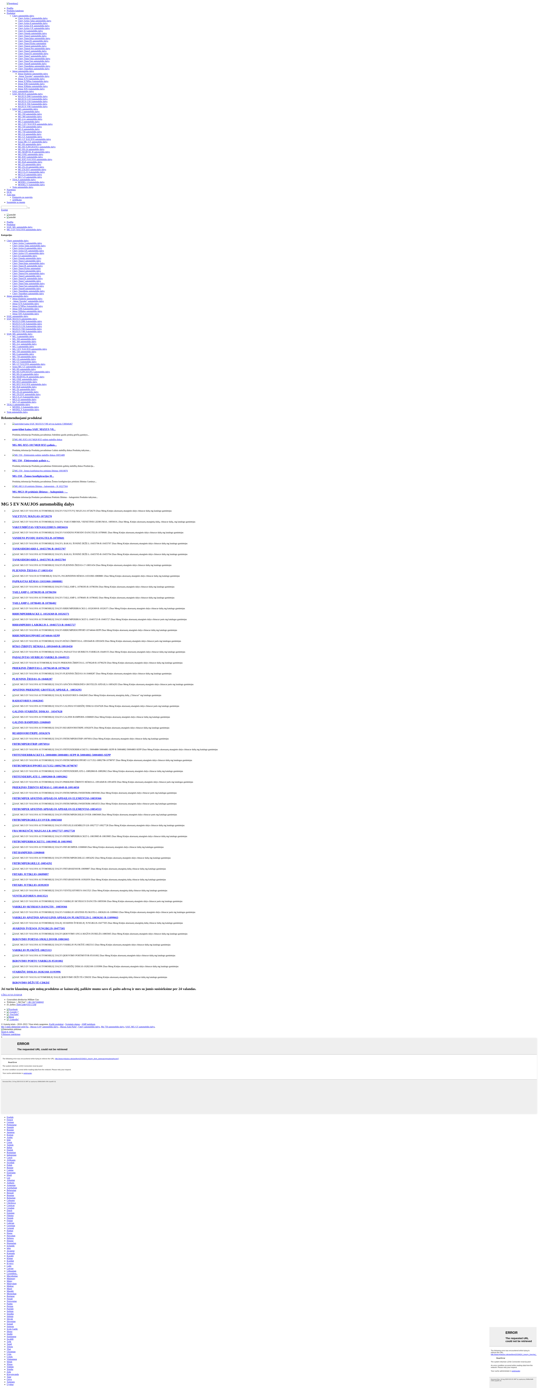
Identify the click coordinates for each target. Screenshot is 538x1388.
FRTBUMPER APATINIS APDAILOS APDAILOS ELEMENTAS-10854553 (56, 809)
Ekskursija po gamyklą (22, 197)
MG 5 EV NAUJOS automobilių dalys (35, 124)
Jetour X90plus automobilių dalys (33, 86)
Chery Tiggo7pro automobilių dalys (33, 61)
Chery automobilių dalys (23, 16)
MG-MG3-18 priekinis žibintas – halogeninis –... (40, 491)
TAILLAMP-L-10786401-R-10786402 (34, 603)
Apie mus (11, 195)
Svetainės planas (72, 1024)
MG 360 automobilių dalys (30, 116)
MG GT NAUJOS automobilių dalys (34, 139)
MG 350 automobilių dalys (30, 114)
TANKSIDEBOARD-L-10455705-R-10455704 (39, 559)
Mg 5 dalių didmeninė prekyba (14, 1027)
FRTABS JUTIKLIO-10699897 (30, 874)
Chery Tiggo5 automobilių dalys (32, 51)
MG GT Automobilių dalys (30, 137)
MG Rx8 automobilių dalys (30, 162)
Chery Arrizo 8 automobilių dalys (32, 23)
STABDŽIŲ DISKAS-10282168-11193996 (36, 971)
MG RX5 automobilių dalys (30, 157)
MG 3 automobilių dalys (29, 111)
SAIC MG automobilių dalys (25, 109)
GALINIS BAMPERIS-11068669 (31, 722)
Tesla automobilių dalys (22, 187)
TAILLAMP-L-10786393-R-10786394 (34, 592)
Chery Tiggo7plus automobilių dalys (34, 58)
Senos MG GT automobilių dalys (32, 142)
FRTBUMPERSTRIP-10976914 (30, 744)
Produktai (11, 13)
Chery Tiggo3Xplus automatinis (32, 43)
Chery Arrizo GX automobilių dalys (34, 28)
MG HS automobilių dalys (29, 144)
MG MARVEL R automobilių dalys (34, 152)
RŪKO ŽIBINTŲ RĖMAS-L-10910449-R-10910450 (42, 646)
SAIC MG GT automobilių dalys (140, 1027)
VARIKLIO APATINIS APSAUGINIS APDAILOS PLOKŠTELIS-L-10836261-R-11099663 (65, 917)
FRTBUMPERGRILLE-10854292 (32, 863)
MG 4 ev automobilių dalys (30, 119)
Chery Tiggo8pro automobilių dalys (33, 69)
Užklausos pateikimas (10, 1034)
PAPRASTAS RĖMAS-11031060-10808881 (37, 581)
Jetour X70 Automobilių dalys (31, 79)
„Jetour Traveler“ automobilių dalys (33, 76)
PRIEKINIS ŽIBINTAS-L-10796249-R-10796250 (40, 668)
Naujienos (11, 190)
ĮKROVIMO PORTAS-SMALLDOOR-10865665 (40, 939)
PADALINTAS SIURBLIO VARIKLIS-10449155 (40, 657)
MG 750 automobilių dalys (30, 132)
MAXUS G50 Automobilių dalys (32, 101)
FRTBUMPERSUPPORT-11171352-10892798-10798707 (45, 765)
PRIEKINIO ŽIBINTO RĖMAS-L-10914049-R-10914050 (45, 787)
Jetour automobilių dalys (23, 71)
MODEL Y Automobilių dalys (31, 184)
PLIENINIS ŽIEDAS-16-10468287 (32, 679)
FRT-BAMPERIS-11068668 (28, 852)
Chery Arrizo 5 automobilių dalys (32, 18)
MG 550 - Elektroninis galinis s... (31, 460)
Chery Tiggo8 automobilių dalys (32, 63)
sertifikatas (17, 200)
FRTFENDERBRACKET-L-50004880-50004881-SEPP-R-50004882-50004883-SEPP (61, 754)
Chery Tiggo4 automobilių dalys (32, 46)
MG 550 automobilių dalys (30, 126)
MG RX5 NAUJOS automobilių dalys (35, 159)
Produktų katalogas (15, 11)
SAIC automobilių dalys (23, 91)
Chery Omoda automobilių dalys (32, 33)
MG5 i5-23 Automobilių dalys (31, 172)
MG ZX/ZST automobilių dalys (32, 169)
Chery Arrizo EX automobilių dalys (33, 26)
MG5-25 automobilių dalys (30, 174)
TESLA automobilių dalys (24, 179)
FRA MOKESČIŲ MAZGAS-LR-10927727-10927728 (43, 830)
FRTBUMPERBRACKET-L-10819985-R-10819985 (42, 841)
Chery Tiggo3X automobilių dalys (33, 41)
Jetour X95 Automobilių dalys (31, 89)
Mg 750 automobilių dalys (112, 1027)
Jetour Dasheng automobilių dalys (33, 74)
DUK (9, 192)
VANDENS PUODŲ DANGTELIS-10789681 (38, 538)
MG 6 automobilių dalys (29, 129)
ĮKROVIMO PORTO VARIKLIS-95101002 (37, 960)
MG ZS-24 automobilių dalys (31, 167)
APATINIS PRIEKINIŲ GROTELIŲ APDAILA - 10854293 (47, 689)
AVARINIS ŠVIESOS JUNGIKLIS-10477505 (38, 928)
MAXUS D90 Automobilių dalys (32, 96)
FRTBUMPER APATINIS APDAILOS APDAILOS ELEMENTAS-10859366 (56, 798)
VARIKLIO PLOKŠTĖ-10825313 (32, 950)
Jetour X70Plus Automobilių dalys (33, 81)
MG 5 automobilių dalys (29, 121)
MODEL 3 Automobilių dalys (31, 182)
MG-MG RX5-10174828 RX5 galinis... (34, 445)
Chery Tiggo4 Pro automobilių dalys (34, 48)
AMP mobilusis (88, 1024)
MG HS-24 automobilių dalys (31, 149)
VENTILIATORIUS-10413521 (30, 895)
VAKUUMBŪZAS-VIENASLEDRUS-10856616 (40, 527)
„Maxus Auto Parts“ (68, 1027)
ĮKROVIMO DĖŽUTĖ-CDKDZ (31, 982)
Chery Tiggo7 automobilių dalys (32, 56)
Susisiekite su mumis (16, 202)
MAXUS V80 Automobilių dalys (32, 106)
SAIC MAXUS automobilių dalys (27, 94)
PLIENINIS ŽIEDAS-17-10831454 (32, 570)
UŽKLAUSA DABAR (11, 995)
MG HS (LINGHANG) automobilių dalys (36, 147)
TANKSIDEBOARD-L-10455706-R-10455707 (39, 548)
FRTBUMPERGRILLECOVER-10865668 (37, 819)
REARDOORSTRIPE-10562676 (31, 733)
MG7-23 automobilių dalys (30, 177)
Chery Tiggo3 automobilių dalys (32, 36)
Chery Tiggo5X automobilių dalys (33, 53)
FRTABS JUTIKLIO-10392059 (30, 885)
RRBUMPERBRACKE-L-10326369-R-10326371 (40, 613)
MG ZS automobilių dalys (29, 164)
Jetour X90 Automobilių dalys (31, 84)
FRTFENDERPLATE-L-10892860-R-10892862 (39, 776)
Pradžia (10, 8)
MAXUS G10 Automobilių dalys (32, 99)
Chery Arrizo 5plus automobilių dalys (34, 21)
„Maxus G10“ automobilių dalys (43, 1027)
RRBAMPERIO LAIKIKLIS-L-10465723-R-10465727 (44, 624)
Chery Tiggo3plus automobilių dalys (34, 38)
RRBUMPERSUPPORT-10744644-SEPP (36, 635)
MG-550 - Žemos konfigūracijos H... (33, 476)
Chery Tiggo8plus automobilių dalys (34, 66)
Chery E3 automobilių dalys (30, 31)
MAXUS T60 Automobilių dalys (32, 104)
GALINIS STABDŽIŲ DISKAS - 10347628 (37, 711)
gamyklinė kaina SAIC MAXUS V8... (34, 429)
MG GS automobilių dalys (29, 134)
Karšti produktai (56, 1024)
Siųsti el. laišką (7, 1032)
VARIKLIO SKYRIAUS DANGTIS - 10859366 (39, 906)
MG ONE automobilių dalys (30, 154)
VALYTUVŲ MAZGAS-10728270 (32, 516)
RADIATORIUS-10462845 (27, 700)
